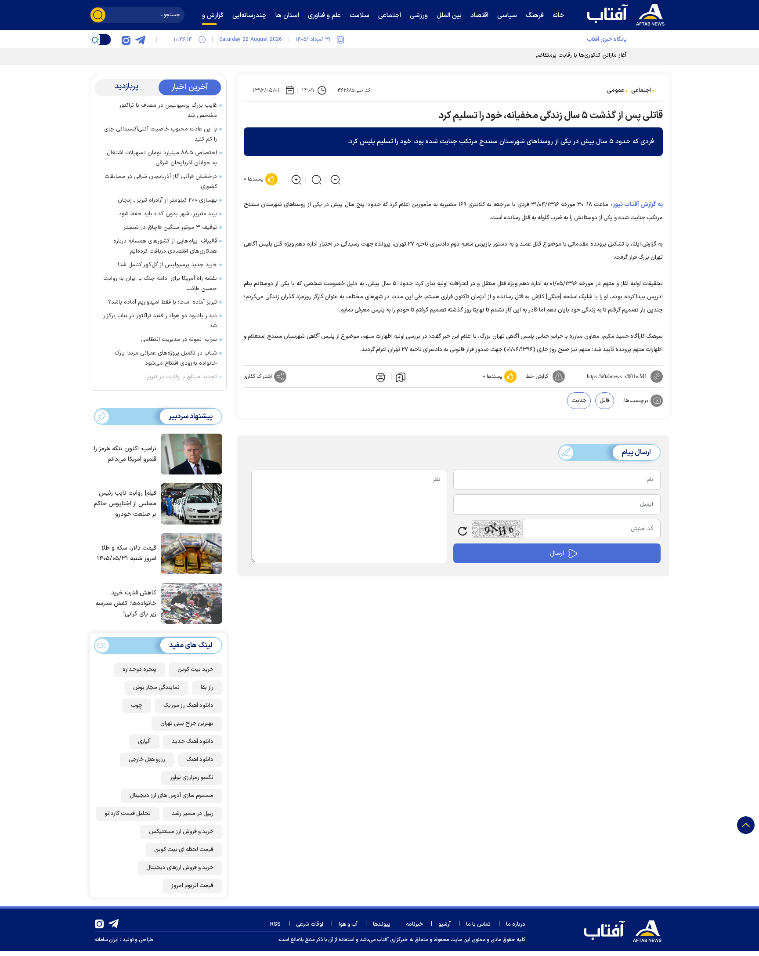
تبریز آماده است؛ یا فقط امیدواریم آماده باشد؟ (162, 302)
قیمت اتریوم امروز (192, 885)
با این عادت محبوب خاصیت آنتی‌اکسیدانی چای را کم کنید (160, 134)
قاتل (605, 400)
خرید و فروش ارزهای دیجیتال (179, 867)
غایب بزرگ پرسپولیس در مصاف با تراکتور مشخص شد (168, 110)
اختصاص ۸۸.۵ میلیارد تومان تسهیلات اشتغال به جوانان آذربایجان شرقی (162, 157)
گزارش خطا (536, 376)
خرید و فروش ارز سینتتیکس (181, 831)
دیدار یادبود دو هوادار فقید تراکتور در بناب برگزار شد (160, 320)
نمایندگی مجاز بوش (156, 687)
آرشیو (444, 924)
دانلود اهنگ (199, 759)
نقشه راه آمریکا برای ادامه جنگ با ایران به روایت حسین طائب (160, 283)
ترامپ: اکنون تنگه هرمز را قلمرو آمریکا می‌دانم (125, 454)
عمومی (615, 90)
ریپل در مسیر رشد (192, 813)
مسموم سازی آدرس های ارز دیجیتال (171, 795)
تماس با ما (478, 924)
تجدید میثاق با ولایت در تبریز (182, 377)
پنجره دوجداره (139, 669)
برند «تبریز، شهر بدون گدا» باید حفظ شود (168, 214)
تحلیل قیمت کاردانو (128, 813)
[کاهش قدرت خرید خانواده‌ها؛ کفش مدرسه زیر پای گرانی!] (189, 603)
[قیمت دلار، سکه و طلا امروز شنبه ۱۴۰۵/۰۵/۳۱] (189, 553)
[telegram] (140, 39)
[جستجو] (97, 14)
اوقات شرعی (309, 924)
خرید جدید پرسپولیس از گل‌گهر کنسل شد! (167, 265)
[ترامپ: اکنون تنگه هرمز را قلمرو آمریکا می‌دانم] (189, 453)
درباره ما (515, 924)
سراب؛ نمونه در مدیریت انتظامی (179, 339)
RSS (275, 924)
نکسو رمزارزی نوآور (191, 777)
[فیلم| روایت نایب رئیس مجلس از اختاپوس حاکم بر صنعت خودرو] (189, 503)
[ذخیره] (400, 377)
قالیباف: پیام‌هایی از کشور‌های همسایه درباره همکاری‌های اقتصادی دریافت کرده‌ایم (165, 246)
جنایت (578, 400)
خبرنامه (414, 924)
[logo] (627, 13)
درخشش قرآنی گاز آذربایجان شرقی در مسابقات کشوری (161, 181)
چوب (136, 705)
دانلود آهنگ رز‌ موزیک (188, 705)
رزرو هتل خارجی (147, 759)
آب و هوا (348, 924)
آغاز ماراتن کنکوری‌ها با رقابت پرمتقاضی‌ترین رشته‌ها (565, 55)
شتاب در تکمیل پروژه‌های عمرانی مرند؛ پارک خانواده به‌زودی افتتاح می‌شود (166, 358)
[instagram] (126, 39)
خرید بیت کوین (195, 669)
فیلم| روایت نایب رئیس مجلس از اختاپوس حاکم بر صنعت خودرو (125, 504)
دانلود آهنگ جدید (192, 741)
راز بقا (207, 687)
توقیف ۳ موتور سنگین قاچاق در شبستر (170, 227)
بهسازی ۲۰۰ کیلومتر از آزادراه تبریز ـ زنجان (167, 200)
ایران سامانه (107, 940)
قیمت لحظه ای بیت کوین (183, 849)
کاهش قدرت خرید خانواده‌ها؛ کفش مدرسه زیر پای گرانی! (125, 603)
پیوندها (381, 924)
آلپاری (144, 741)
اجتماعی (641, 90)
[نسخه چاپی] (380, 376)
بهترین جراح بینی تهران (186, 723)
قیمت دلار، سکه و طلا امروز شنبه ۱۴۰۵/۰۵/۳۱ (126, 553)
